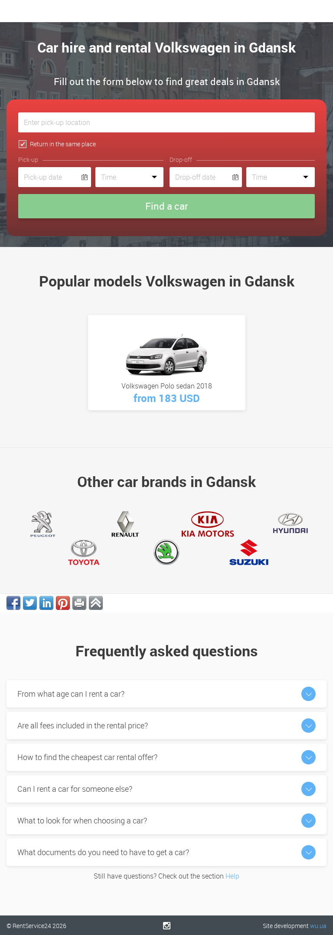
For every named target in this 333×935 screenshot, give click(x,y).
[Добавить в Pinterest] (63, 603)
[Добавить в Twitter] (30, 603)
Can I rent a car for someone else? (74, 789)
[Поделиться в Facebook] (13, 603)
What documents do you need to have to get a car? (103, 852)
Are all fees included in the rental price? (82, 725)
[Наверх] (96, 603)
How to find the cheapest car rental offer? (87, 757)
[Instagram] (166, 925)
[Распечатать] (79, 603)
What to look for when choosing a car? (82, 820)
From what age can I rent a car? (70, 693)
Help (232, 876)
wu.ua (318, 926)
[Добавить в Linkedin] (46, 603)
